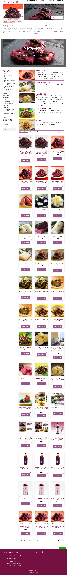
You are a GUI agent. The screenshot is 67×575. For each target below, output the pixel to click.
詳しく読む (5, 35)
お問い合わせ (37, 570)
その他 (35, 8)
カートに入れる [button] (25, 160)
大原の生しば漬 (40, 70)
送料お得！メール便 (53, 12)
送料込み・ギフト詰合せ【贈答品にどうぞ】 (51, 8)
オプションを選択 (41, 415)
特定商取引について (30, 570)
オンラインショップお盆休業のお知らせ (45, 25)
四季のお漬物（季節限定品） (33, 4)
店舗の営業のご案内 (8, 25)
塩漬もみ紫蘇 (28, 8)
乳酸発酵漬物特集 (41, 94)
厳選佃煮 (60, 4)
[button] (2, 52)
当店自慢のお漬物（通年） (49, 4)
